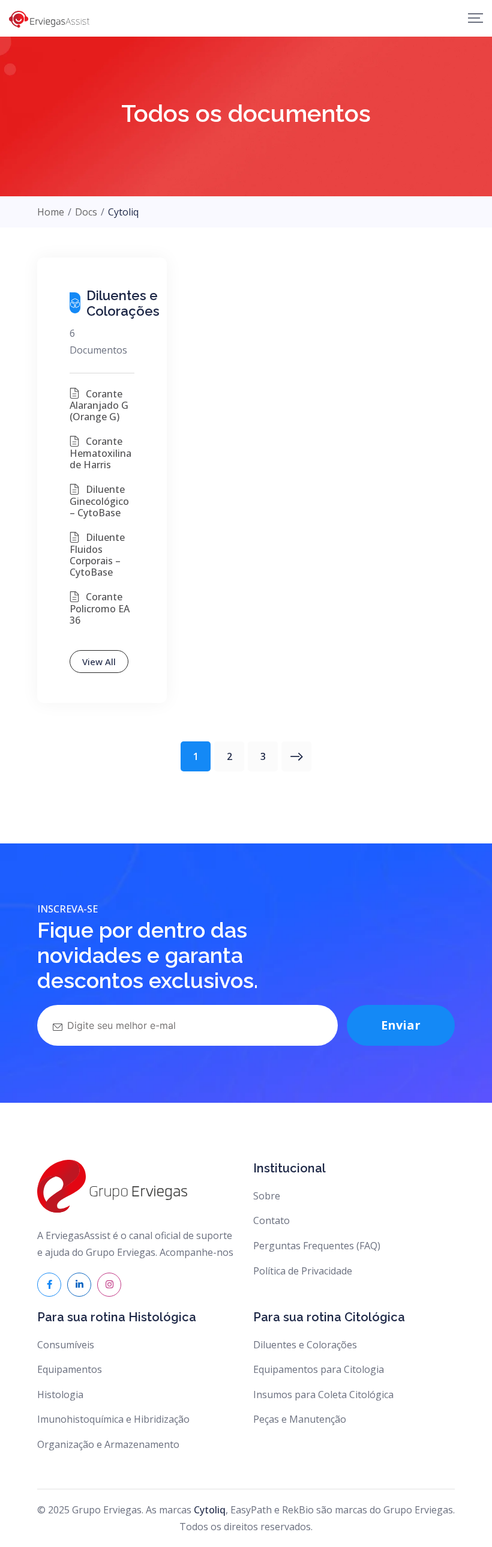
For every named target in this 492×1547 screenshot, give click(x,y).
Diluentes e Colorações (305, 1344)
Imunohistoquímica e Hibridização (113, 1419)
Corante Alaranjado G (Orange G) (99, 405)
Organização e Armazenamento (108, 1444)
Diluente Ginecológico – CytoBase (99, 501)
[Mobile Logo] (49, 18)
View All (99, 662)
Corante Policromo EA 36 (100, 608)
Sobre (266, 1195)
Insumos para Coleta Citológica (323, 1394)
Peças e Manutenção (299, 1419)
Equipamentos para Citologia (318, 1369)
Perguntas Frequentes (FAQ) (316, 1245)
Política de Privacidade (302, 1270)
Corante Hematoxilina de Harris (100, 453)
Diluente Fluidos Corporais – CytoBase (97, 555)
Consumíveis (65, 1344)
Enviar (401, 1025)
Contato (271, 1220)
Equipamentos (69, 1369)
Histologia (60, 1394)
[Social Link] (49, 1285)
